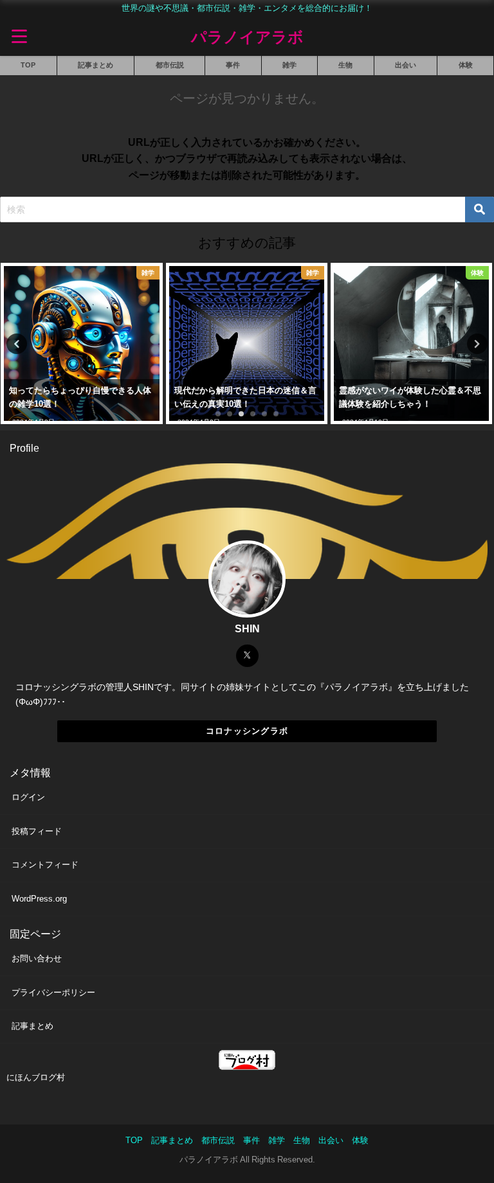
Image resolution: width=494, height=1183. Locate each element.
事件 (233, 65)
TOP (28, 65)
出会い (405, 65)
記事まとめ (95, 65)
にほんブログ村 (35, 1077)
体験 (466, 65)
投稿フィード (37, 831)
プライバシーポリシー (53, 992)
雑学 (289, 65)
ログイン (28, 797)
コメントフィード (45, 864)
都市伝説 (170, 65)
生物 (345, 65)
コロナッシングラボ (247, 731)
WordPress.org (39, 898)
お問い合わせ (37, 958)
